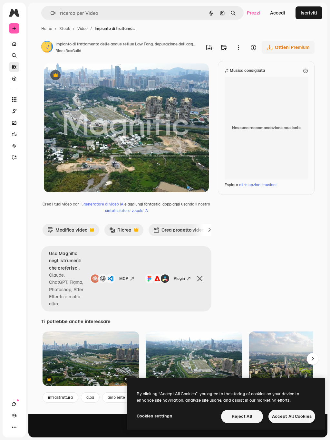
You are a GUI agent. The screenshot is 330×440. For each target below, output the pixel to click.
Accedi (277, 13)
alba (90, 397)
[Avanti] (209, 230)
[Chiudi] (200, 278)
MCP (123, 278)
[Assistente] (14, 157)
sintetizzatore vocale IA (126, 210)
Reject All (242, 416)
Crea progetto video (178, 231)
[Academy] (14, 415)
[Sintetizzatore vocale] (14, 146)
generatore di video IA (103, 204)
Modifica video (67, 231)
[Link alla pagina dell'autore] (47, 47)
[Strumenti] (14, 99)
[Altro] (14, 427)
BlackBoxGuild (68, 50)
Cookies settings (154, 416)
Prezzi (253, 13)
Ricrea (120, 231)
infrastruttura (60, 397)
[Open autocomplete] (50, 13)
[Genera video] (14, 134)
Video (82, 28)
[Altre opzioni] (238, 47)
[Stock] (14, 67)
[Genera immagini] (14, 123)
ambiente (116, 397)
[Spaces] (14, 111)
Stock (64, 28)
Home (46, 28)
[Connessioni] (14, 404)
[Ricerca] (14, 55)
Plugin (179, 278)
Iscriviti (309, 13)
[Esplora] (14, 78)
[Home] (14, 44)
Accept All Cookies (292, 416)
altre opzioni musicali (258, 184)
